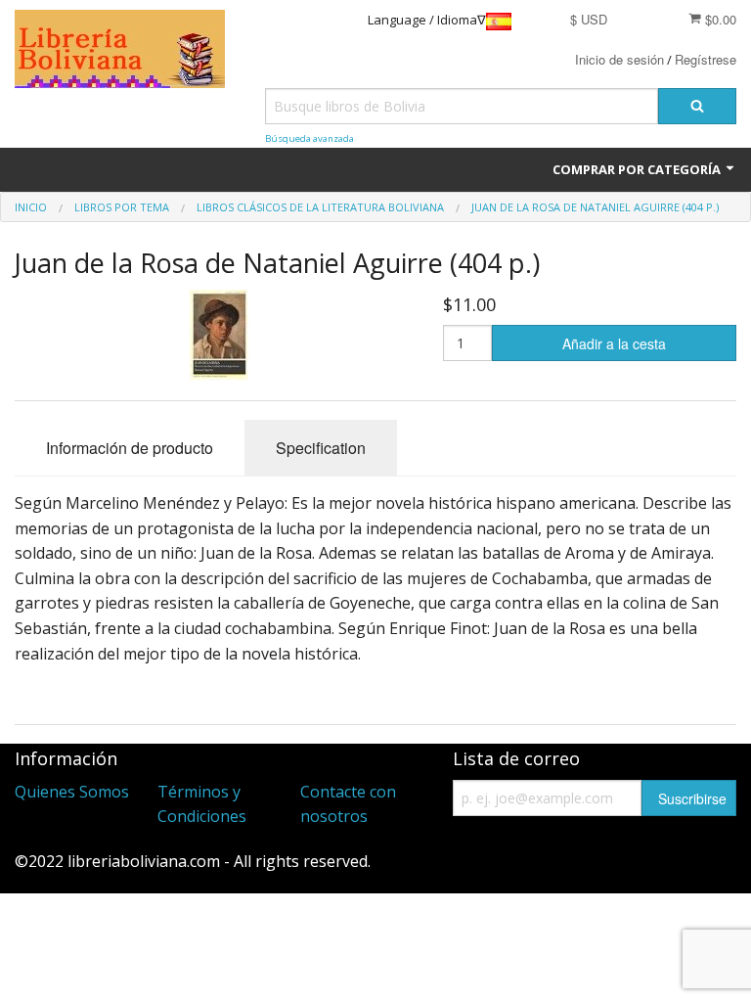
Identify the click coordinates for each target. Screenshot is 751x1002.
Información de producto (129, 447)
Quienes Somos (72, 791)
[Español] (498, 20)
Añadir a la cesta (614, 343)
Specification (321, 447)
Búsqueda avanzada (309, 138)
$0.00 (718, 19)
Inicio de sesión (619, 59)
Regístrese (705, 59)
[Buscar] (697, 106)
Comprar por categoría (638, 169)
